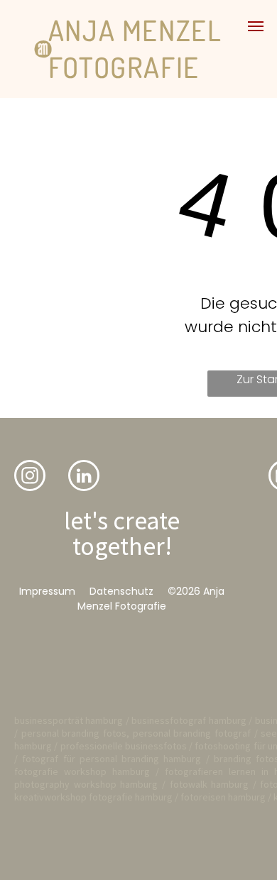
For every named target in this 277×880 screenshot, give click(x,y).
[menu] (255, 26)
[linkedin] (83, 477)
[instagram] (29, 477)
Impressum (47, 591)
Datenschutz (121, 591)
